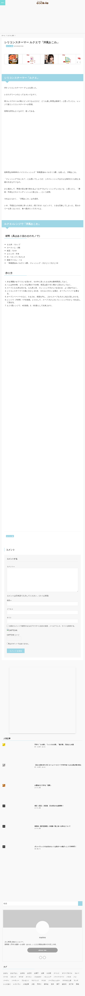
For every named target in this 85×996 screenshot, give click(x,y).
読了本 (71, 984)
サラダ (21, 977)
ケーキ (5, 977)
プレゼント (25, 980)
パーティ (6, 980)
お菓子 (36, 973)
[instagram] (40, 957)
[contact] (44, 957)
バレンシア (47, 977)
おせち (5, 973)
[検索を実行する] (80, 903)
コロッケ (13, 977)
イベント (56, 973)
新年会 (46, 984)
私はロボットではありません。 (19, 643)
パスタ (69, 977)
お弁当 (22, 973)
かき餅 (49, 973)
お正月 (29, 973)
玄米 (52, 984)
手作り (39, 984)
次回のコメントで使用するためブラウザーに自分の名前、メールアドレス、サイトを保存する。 (42, 626)
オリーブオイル (67, 973)
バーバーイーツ (59, 977)
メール (10, 609)
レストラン (16, 984)
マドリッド (35, 980)
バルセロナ (37, 977)
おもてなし (14, 973)
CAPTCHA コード (13, 635)
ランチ (76, 980)
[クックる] (42, 2)
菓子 (58, 984)
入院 (33, 984)
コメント (10, 566)
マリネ (43, 980)
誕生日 (64, 984)
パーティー (15, 980)
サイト (9, 617)
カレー (77, 973)
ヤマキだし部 (67, 980)
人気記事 (26, 984)
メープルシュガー (54, 980)
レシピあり (7, 984)
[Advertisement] (42, 882)
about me (42, 950)
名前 (9, 600)
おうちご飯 (10, 46)
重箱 (77, 984)
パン (75, 977)
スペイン (29, 977)
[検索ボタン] (82, 2)
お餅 (42, 973)
